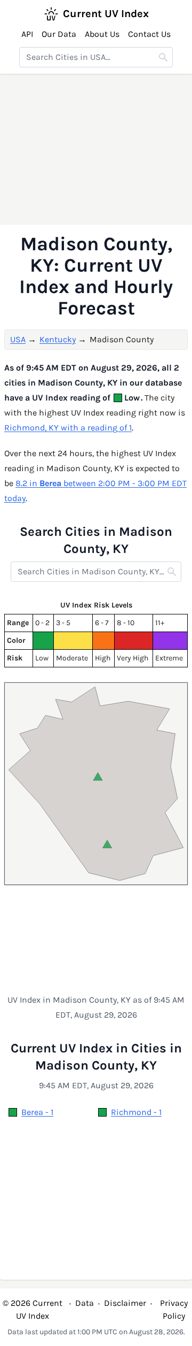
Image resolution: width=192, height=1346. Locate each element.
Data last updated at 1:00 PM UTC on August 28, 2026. (96, 1331)
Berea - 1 (37, 1112)
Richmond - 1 (136, 1112)
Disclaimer (125, 1303)
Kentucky (57, 339)
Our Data (59, 34)
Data (84, 1303)
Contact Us (149, 34)
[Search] (163, 57)
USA (18, 339)
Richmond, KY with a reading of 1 (68, 427)
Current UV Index (106, 13)
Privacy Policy (174, 1309)
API (27, 34)
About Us (102, 34)
